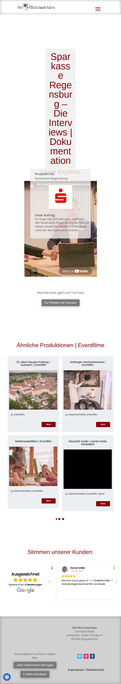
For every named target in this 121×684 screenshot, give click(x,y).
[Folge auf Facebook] (92, 656)
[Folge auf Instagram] (86, 656)
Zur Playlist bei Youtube (60, 303)
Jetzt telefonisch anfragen (35, 665)
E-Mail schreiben (34, 674)
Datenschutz (95, 670)
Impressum (76, 670)
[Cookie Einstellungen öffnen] (7, 680)
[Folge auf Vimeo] (79, 656)
